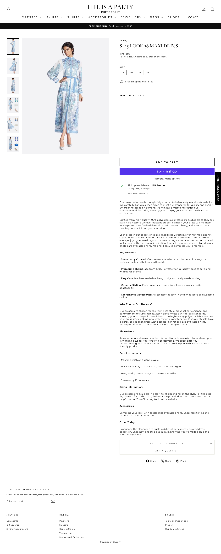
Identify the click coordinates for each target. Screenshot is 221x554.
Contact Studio (67, 529)
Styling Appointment (17, 529)
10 (131, 72)
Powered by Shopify (110, 542)
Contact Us (12, 521)
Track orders (65, 533)
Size (123, 67)
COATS (193, 17)
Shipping (138, 56)
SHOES (174, 17)
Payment (64, 521)
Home (123, 40)
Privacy (169, 525)
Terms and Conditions (176, 521)
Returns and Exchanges (71, 537)
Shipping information (167, 444)
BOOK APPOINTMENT (217, 188)
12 (140, 72)
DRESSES (30, 17)
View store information (138, 193)
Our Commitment (174, 529)
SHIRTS (74, 17)
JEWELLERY (132, 17)
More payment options (167, 178)
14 (148, 72)
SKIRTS (53, 17)
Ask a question (167, 451)
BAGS (155, 17)
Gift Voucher (12, 525)
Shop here (190, 412)
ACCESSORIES (101, 17)
